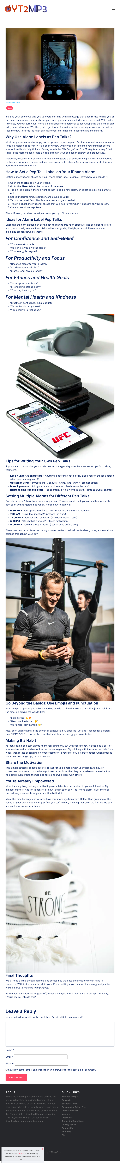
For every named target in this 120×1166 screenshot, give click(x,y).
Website (10, 1063)
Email (9, 1056)
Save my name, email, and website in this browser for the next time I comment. (52, 1069)
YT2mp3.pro (55, 1152)
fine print (20, 1153)
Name (10, 1050)
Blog (9, 108)
